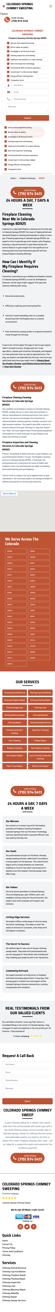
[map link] (4, 6)
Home (12, 178)
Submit (27, 118)
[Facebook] (33, 1227)
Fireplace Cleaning (27, 178)
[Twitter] (27, 1227)
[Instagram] (20, 1227)
